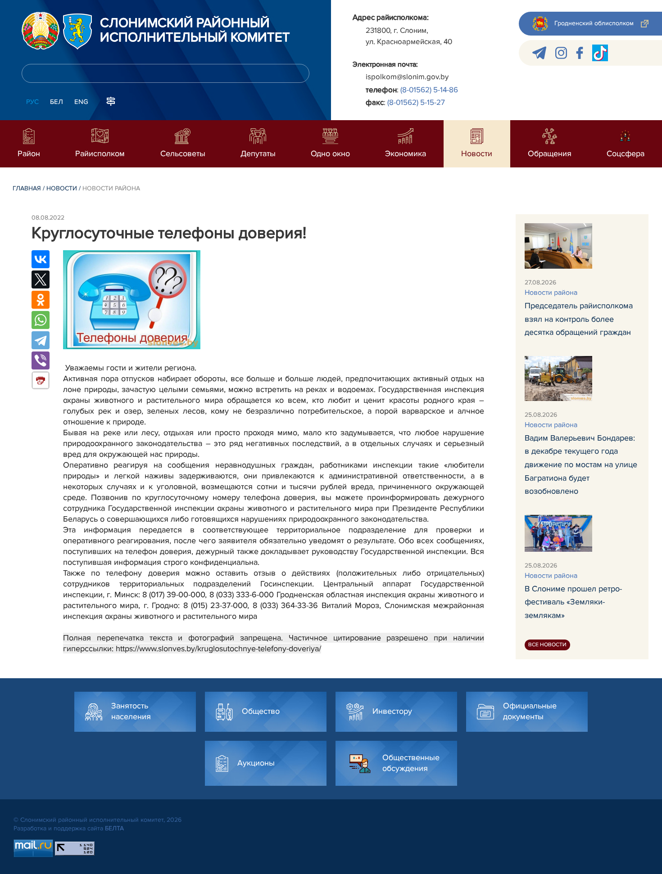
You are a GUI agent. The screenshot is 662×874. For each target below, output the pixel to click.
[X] (41, 279)
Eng (81, 102)
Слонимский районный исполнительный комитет (195, 30)
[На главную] (40, 31)
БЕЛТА (114, 828)
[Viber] (41, 360)
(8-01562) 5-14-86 (429, 90)
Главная (27, 188)
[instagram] (561, 52)
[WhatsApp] (41, 320)
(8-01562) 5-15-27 (416, 102)
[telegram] (539, 52)
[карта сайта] (110, 101)
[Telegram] (41, 340)
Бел (56, 102)
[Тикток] (600, 53)
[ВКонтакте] (41, 259)
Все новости (547, 644)
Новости (61, 188)
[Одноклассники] (41, 300)
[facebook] (579, 53)
